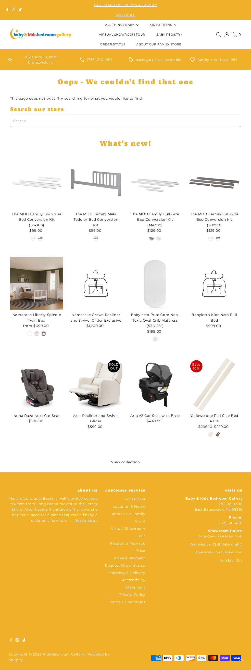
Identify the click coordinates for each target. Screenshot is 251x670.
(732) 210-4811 (99, 59)
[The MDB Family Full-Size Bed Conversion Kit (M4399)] (155, 182)
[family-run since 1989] (192, 60)
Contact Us (135, 499)
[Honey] (29, 333)
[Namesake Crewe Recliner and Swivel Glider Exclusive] (96, 283)
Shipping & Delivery (126, 573)
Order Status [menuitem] (112, 44)
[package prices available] (131, 60)
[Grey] (95, 238)
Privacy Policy (132, 594)
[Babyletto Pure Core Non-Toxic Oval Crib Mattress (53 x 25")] (155, 283)
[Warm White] (36, 333)
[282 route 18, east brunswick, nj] (10, 60)
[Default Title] (155, 339)
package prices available (158, 59)
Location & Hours (129, 506)
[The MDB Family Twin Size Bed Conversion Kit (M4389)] (36, 182)
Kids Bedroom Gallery (63, 654)
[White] (33, 238)
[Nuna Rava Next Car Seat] (36, 384)
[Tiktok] (20, 10)
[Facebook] (7, 10)
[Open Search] (218, 34)
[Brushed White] (210, 434)
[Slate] (40, 238)
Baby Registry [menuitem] (169, 34)
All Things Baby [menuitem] (120, 25)
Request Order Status (125, 565)
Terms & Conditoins (127, 602)
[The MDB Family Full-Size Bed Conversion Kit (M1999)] (214, 182)
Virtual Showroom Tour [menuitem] (122, 34)
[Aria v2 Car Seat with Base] (155, 384)
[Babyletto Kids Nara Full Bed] (214, 283)
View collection (125, 462)
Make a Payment (129, 558)
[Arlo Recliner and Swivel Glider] (96, 384)
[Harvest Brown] (217, 434)
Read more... (86, 520)
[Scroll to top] (241, 660)
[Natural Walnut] (43, 333)
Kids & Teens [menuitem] (161, 25)
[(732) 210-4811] (82, 60)
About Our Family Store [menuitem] (158, 44)
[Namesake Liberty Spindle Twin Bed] (36, 283)
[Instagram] (13, 10)
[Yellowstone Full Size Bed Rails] (214, 384)
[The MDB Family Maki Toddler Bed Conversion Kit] (96, 182)
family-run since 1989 (218, 59)
